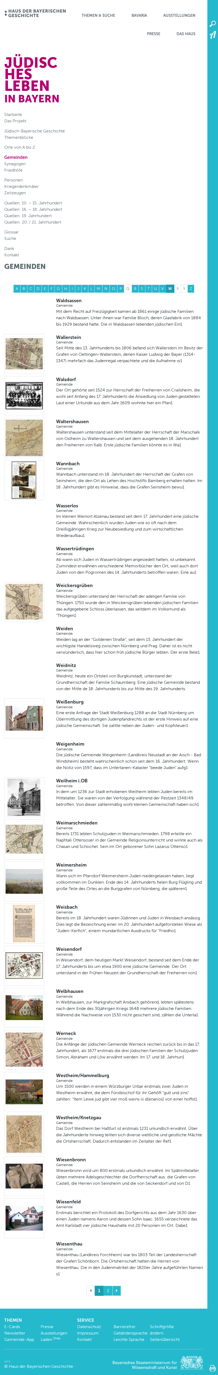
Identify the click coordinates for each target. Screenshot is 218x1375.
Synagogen (15, 163)
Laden (50, 1339)
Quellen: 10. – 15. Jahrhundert (33, 203)
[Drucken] (212, 1368)
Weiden (64, 631)
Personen (13, 180)
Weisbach (67, 909)
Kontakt (11, 255)
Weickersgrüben (74, 588)
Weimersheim (71, 867)
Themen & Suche (98, 15)
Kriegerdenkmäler (21, 186)
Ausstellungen (179, 15)
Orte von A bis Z (19, 147)
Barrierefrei (124, 1326)
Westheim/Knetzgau (78, 1120)
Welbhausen (69, 993)
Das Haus (186, 33)
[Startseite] (35, 13)
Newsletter (14, 1333)
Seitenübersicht (165, 1339)
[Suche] (212, 24)
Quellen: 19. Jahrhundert (28, 215)
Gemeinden (16, 157)
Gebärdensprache (131, 1333)
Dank (9, 248)
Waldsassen (69, 303)
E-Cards (12, 1326)
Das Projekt (15, 121)
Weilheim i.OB (71, 783)
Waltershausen (72, 424)
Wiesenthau (69, 1246)
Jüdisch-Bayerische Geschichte (34, 131)
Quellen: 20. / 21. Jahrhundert (32, 222)
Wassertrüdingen (75, 551)
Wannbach (68, 466)
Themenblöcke (18, 137)
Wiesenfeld (68, 1204)
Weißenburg (70, 704)
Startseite (13, 114)
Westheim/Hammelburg (82, 1078)
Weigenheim (70, 746)
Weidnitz (66, 667)
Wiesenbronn (71, 1162)
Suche (10, 238)
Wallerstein (68, 339)
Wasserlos (67, 508)
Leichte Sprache (129, 1339)
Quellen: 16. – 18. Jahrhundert (33, 209)
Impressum (88, 1333)
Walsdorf (66, 382)
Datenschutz (89, 1326)
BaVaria (139, 15)
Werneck (66, 1035)
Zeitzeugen (15, 193)
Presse (153, 33)
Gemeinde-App (19, 1339)
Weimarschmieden (77, 825)
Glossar (11, 232)
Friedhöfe (13, 170)
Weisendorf (69, 951)
